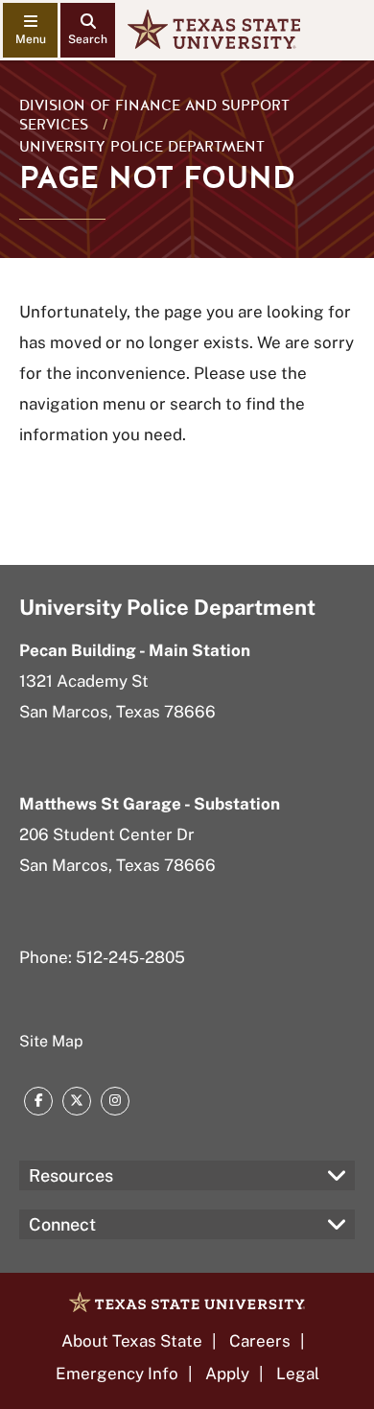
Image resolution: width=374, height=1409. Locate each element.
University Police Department (142, 146)
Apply (227, 1373)
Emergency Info (117, 1373)
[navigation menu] (30, 30)
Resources (71, 1175)
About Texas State (131, 1340)
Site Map (51, 1041)
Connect (62, 1224)
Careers (260, 1340)
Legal (297, 1373)
